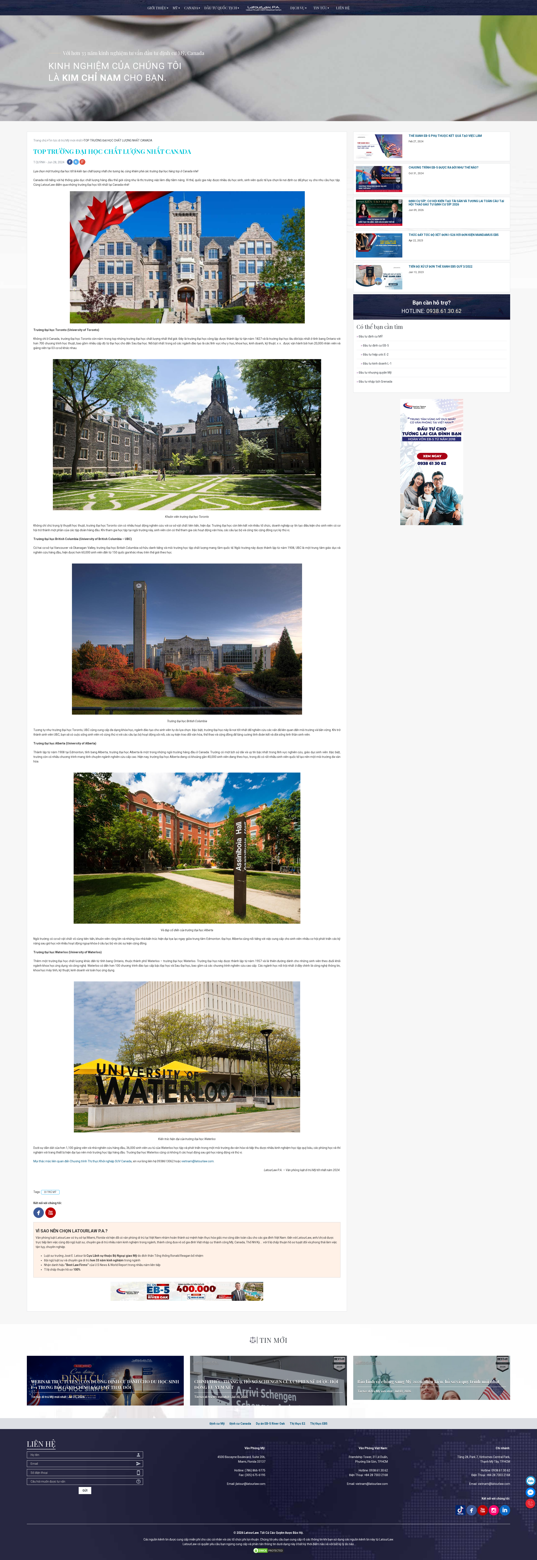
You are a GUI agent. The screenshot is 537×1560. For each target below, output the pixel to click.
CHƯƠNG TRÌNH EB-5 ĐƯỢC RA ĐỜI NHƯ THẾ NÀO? (443, 167)
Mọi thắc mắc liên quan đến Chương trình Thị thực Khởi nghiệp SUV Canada (82, 1161)
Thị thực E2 (297, 1423)
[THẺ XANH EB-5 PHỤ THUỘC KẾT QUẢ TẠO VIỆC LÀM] (379, 146)
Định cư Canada (240, 1423)
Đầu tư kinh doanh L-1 (376, 363)
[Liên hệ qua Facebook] (530, 1492)
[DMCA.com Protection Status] (268, 1550)
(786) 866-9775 (255, 1470)
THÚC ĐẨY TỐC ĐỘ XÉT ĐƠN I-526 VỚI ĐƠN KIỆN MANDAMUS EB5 (454, 235)
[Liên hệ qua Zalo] (530, 1480)
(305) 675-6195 (255, 1475)
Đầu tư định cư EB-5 (375, 345)
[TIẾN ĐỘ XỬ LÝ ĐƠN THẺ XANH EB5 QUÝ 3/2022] (379, 277)
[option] (268, 60)
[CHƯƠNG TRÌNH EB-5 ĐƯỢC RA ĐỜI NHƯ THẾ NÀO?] (379, 178)
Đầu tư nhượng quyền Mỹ (374, 372)
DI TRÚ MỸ (50, 1192)
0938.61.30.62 (444, 311)
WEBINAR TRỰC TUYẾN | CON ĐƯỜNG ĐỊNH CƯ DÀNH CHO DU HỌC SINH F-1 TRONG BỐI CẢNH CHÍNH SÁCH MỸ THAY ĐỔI (105, 1384)
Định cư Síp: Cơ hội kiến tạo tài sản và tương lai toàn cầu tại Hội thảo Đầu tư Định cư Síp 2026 (456, 202)
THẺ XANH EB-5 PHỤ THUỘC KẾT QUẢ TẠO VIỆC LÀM (445, 135)
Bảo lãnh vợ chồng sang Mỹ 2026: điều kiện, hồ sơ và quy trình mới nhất (428, 1381)
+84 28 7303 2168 (376, 1475)
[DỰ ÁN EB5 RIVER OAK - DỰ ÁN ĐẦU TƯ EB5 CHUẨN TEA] (187, 1291)
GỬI (84, 1490)
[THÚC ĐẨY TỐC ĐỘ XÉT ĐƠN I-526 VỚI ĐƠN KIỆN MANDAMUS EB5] (379, 245)
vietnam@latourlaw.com (197, 1161)
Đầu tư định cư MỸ (370, 336)
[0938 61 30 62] (530, 1503)
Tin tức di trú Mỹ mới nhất (48, 1397)
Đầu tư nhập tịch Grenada (374, 381)
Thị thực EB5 (318, 1423)
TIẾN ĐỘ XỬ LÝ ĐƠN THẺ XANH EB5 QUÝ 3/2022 (440, 266)
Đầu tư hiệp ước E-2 (374, 354)
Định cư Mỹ (217, 1423)
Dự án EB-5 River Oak (270, 1423)
